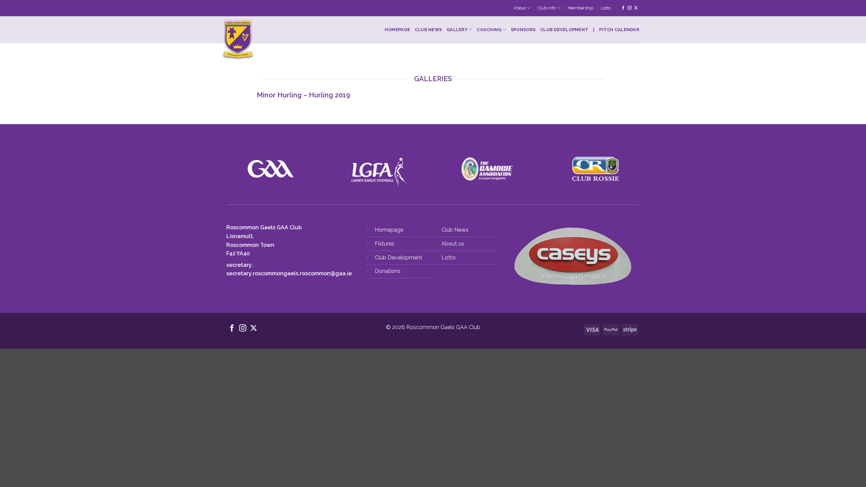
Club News (428, 29)
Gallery (457, 29)
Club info (546, 7)
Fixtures (384, 243)
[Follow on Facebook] (623, 8)
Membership (580, 7)
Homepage (397, 29)
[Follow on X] (636, 8)
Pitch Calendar (619, 29)
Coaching (489, 29)
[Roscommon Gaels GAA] (280, 39)
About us (452, 243)
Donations (388, 271)
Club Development (564, 29)
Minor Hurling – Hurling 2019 (303, 95)
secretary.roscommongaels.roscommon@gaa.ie (289, 273)
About (520, 7)
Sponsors (523, 29)
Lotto (606, 7)
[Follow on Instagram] (630, 8)
